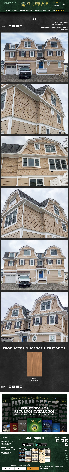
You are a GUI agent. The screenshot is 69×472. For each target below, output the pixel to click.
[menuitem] (57, 4)
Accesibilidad (40, 466)
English (66, 453)
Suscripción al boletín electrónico (10, 3)
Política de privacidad (49, 466)
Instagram (57, 440)
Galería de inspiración (8, 13)
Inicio (2, 13)
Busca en (64, 4)
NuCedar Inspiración (17, 13)
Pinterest (66, 440)
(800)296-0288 (8, 452)
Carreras (7, 6)
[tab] (11, 10)
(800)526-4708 (8, 443)
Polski (66, 461)
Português (66, 459)
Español (66, 455)
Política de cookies (59, 466)
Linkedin (62, 440)
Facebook (66, 444)
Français (66, 457)
